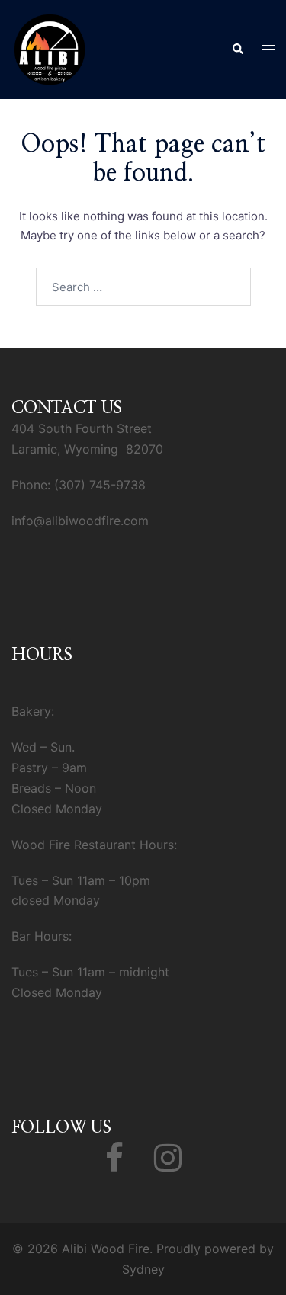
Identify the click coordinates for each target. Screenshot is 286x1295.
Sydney (143, 1269)
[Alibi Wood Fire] (49, 48)
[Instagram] (168, 1164)
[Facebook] (114, 1164)
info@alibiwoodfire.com (80, 520)
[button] (237, 49)
